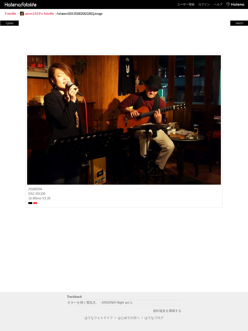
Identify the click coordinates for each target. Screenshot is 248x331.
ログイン (204, 4)
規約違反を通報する (167, 311)
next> (240, 23)
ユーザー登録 (185, 4)
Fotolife (10, 14)
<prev (10, 23)
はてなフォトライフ (99, 318)
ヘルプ (218, 4)
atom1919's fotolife (39, 14)
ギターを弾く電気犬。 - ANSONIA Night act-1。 (101, 302)
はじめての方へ (129, 318)
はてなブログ (154, 318)
